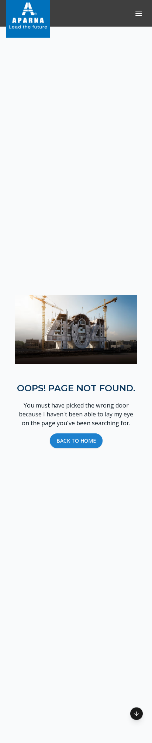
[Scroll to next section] (136, 712)
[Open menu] (138, 13)
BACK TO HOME (76, 440)
